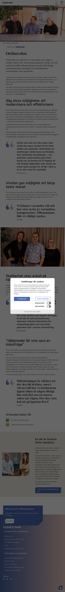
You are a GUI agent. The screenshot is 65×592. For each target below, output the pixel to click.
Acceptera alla (22, 298)
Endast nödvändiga (43, 298)
